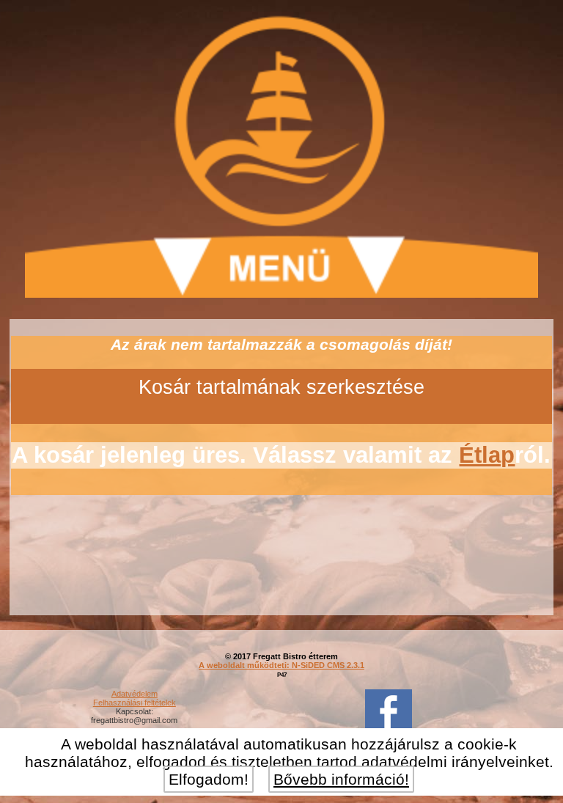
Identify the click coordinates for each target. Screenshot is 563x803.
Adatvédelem (134, 693)
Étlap (487, 455)
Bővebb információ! (341, 779)
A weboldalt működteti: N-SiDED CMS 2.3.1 (281, 665)
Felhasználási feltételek (134, 702)
